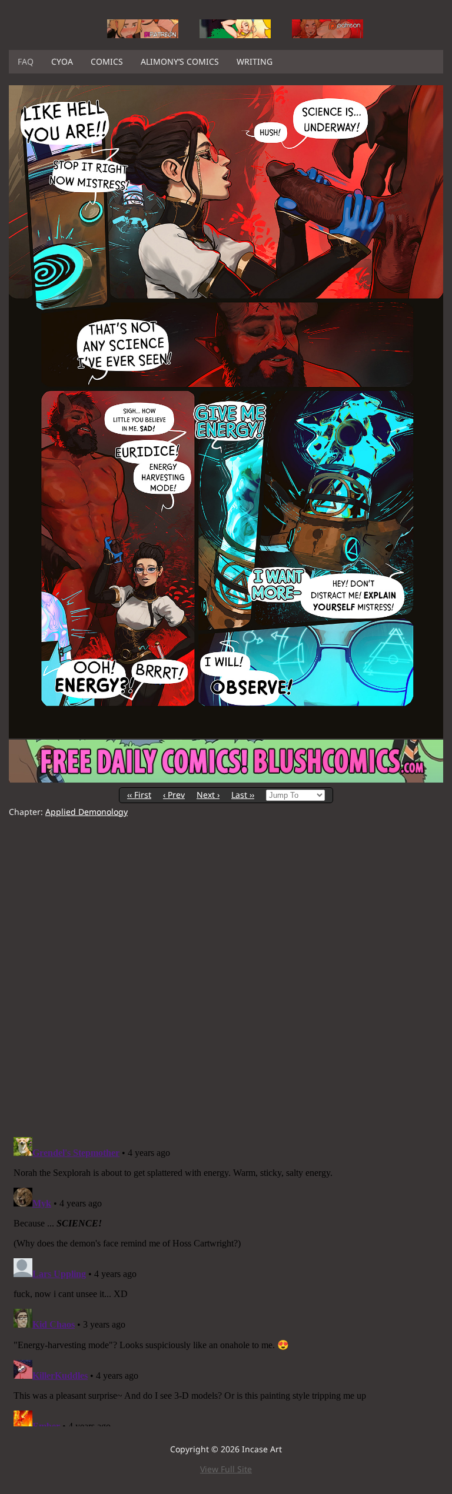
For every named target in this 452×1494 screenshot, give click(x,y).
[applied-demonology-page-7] (226, 735)
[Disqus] (226, 977)
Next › (208, 794)
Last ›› (242, 794)
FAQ (26, 61)
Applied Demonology (86, 811)
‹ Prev (174, 794)
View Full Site (226, 1469)
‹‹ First (139, 794)
